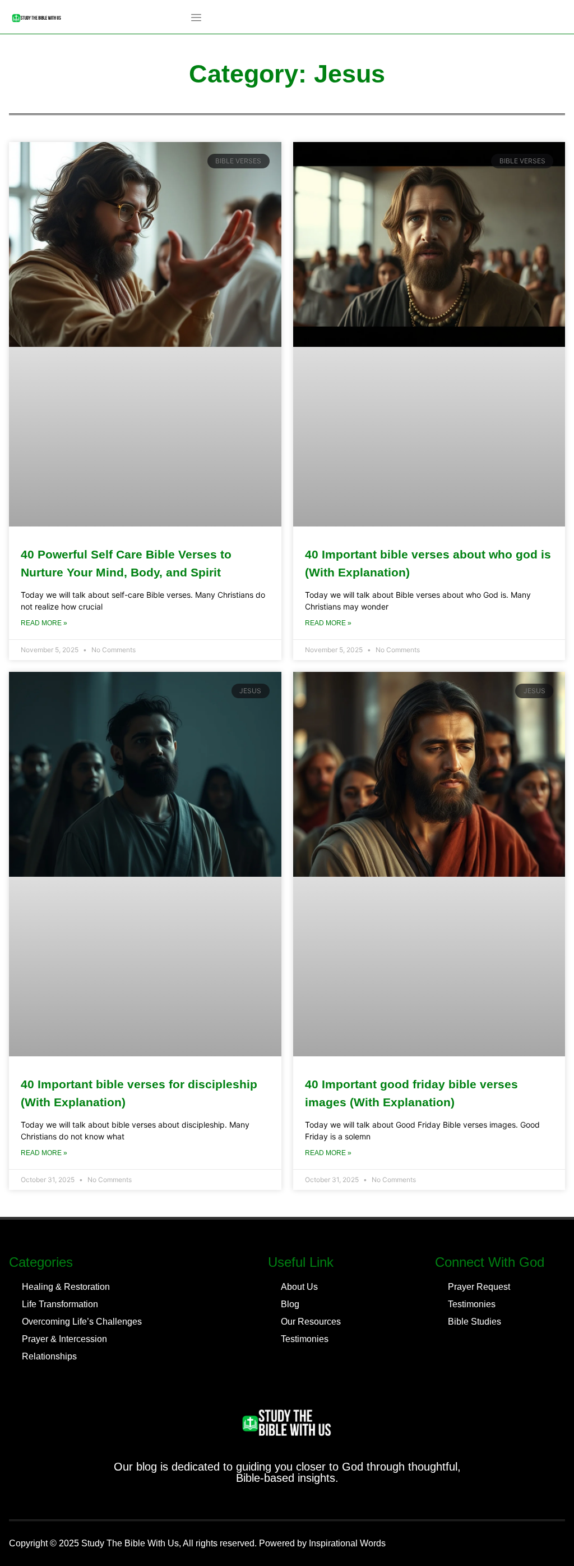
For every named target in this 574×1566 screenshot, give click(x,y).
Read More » (44, 623)
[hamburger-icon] (196, 18)
